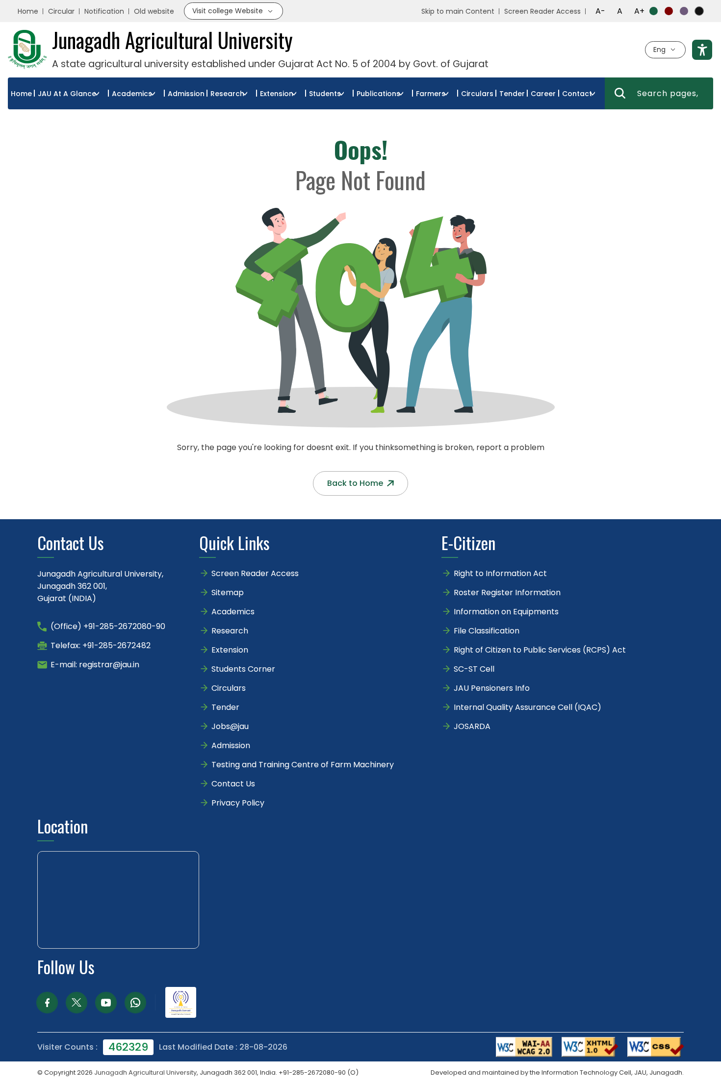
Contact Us (233, 783)
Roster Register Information (507, 592)
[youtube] (106, 1002)
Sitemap (227, 592)
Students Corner (243, 669)
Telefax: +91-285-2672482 (101, 645)
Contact (577, 94)
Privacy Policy (237, 802)
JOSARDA (473, 726)
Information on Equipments (506, 611)
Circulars (477, 94)
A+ (639, 11)
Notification (104, 11)
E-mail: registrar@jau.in (95, 664)
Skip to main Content (457, 11)
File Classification (486, 630)
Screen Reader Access (542, 11)
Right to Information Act (500, 573)
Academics (132, 94)
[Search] (620, 93)
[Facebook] (47, 1002)
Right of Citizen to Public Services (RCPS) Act (540, 649)
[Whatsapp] (135, 1002)
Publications (378, 94)
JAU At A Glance (67, 94)
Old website (154, 11)
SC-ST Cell (474, 669)
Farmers (430, 94)
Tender (512, 94)
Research (227, 94)
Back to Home (355, 483)
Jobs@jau (230, 726)
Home (28, 11)
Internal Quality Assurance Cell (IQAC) (527, 707)
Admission (186, 94)
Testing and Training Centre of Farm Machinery (302, 764)
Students (325, 94)
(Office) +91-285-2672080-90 (108, 626)
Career (543, 94)
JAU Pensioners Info (492, 688)
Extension (276, 94)
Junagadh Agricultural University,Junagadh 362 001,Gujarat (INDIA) (100, 586)
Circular (61, 11)
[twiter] (76, 1002)
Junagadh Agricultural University (145, 1072)
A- (600, 11)
